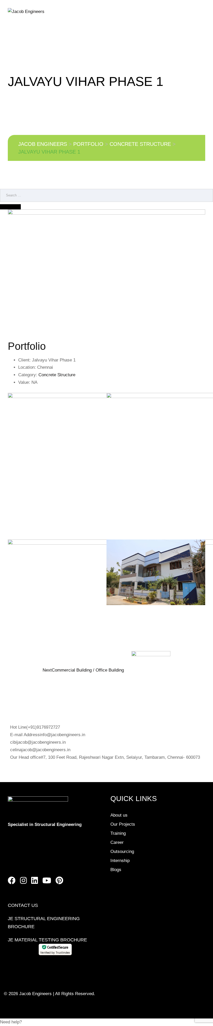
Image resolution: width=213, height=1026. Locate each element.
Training (118, 833)
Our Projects (122, 824)
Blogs (115, 869)
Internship (120, 860)
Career (117, 842)
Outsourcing (122, 851)
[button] (106, 1022)
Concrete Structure (56, 374)
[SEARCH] (10, 206)
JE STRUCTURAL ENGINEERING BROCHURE (44, 922)
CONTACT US (23, 905)
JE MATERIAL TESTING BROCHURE (47, 939)
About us (119, 815)
